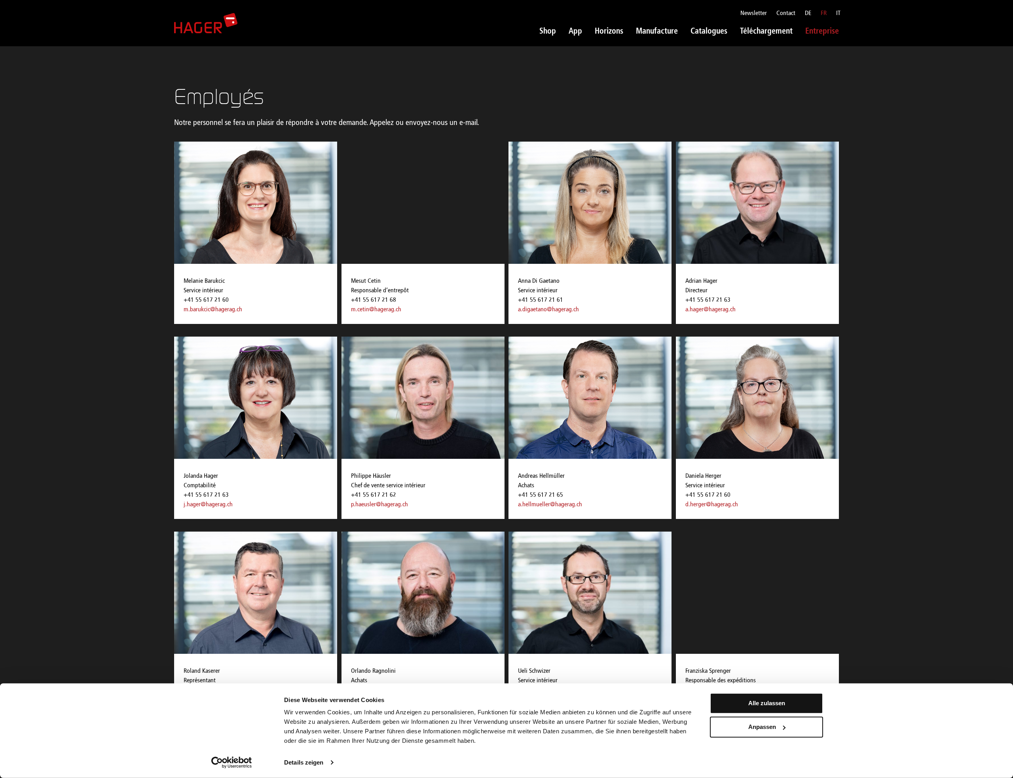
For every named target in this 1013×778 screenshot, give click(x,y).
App (575, 32)
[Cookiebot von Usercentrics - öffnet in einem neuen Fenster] (231, 763)
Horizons (609, 32)
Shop (547, 32)
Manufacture (657, 32)
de (808, 13)
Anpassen (762, 726)
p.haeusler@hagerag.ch (379, 505)
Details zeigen (303, 762)
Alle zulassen (766, 703)
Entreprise (822, 32)
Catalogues (709, 32)
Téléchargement (766, 32)
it (838, 13)
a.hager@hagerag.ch (710, 310)
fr (824, 13)
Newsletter (753, 13)
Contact (785, 13)
